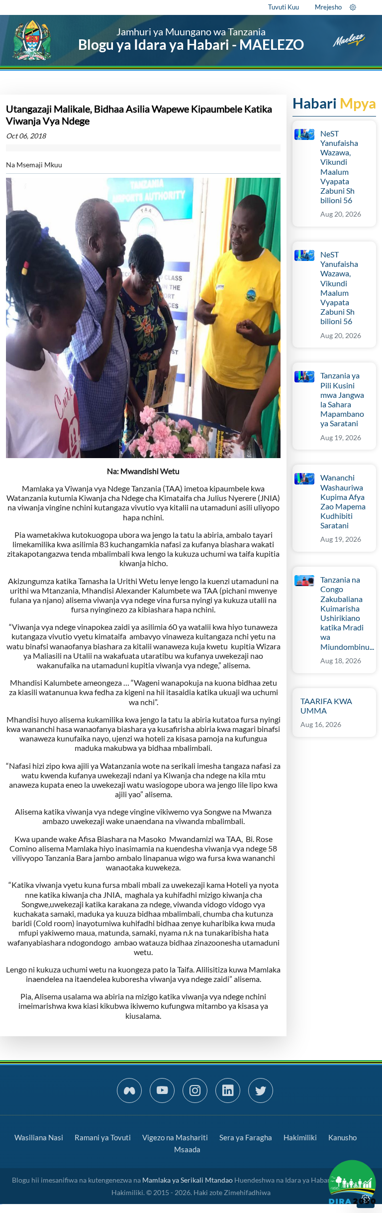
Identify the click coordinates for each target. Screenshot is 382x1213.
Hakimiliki (300, 1137)
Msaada (187, 1149)
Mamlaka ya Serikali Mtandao (187, 1180)
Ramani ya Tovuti (103, 1137)
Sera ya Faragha (245, 1137)
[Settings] (353, 7)
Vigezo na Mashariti (175, 1137)
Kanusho (342, 1137)
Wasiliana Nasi (38, 1137)
